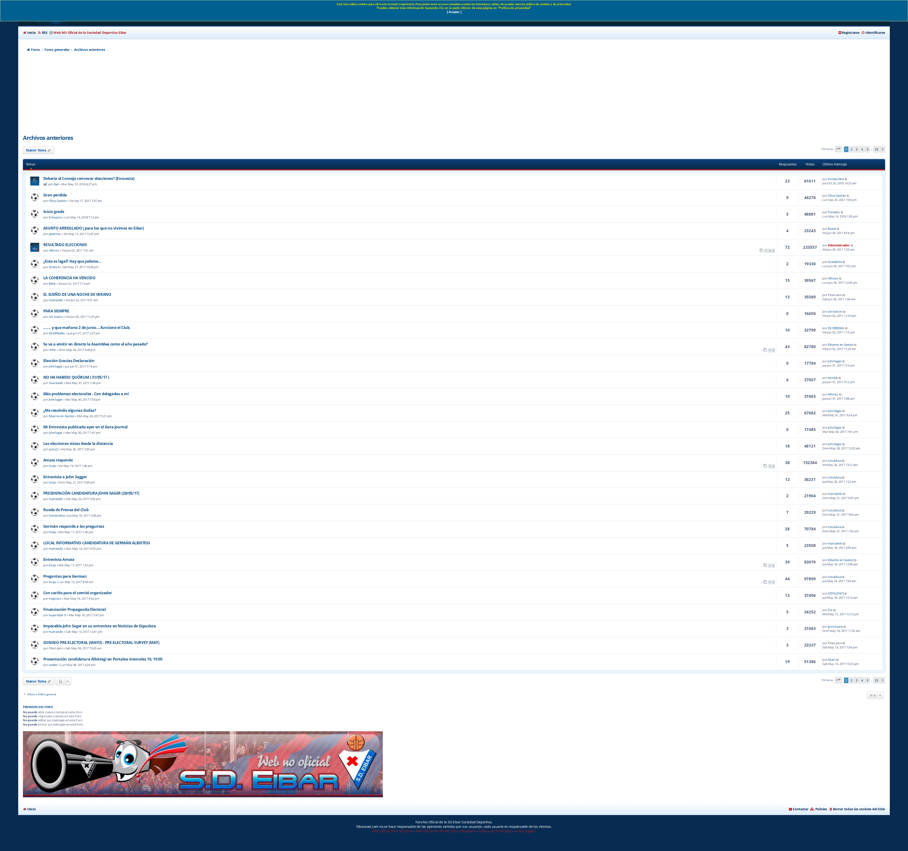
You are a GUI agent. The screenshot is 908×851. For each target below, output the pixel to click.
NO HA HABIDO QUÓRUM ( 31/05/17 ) (76, 377)
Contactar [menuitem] (800, 809)
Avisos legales (525, 831)
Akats (831, 659)
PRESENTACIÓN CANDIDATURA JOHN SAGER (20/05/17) (91, 493)
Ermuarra (55, 217)
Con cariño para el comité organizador (77, 592)
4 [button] (862, 149)
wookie (833, 378)
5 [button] (868, 149)
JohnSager (55, 366)
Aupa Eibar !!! (57, 615)
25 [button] (876, 149)
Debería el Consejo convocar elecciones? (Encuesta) (88, 178)
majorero (55, 598)
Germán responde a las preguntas (73, 526)
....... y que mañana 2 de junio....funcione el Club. (87, 327)
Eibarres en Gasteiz (840, 344)
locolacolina (836, 179)
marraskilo (56, 300)
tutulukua (834, 460)
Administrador (839, 245)
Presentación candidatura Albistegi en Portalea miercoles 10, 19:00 (102, 659)
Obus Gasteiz (58, 201)
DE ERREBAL (57, 333)
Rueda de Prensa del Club (65, 509)
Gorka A (54, 267)
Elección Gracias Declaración (69, 360)
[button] (838, 149)
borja (52, 466)
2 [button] (851, 149)
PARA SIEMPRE (56, 311)
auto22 (53, 449)
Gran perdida (55, 195)
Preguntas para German (65, 576)
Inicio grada (53, 211)
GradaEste (835, 262)
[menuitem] (29, 32)
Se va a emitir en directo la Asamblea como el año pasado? (95, 344)
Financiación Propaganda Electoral (74, 609)
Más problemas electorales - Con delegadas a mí (86, 393)
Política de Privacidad (495, 831)
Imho (52, 350)
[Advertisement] (454, 96)
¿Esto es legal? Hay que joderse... (72, 261)
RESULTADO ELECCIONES (65, 244)
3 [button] (857, 149)
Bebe (52, 283)
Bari (56, 184)
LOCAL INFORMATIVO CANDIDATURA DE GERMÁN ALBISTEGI (96, 542)
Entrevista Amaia (58, 559)
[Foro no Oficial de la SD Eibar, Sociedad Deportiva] (203, 764)
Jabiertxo (55, 234)
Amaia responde (58, 460)
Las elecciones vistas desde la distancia (78, 443)
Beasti (832, 228)
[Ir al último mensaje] (846, 179)
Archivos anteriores (48, 138)
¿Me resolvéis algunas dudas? (69, 410)
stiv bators (56, 317)
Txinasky (834, 212)
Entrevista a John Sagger (65, 476)
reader (53, 665)
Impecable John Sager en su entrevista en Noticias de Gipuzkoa (99, 626)
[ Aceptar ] (454, 12)
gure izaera (835, 626)
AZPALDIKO (836, 593)
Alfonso (54, 250)
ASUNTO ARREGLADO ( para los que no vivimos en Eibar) (93, 228)
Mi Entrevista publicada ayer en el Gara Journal (85, 427)
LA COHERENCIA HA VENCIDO (69, 277)
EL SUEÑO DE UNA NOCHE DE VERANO (77, 294)
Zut (830, 610)
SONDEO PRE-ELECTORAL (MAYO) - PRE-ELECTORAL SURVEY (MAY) (101, 642)
